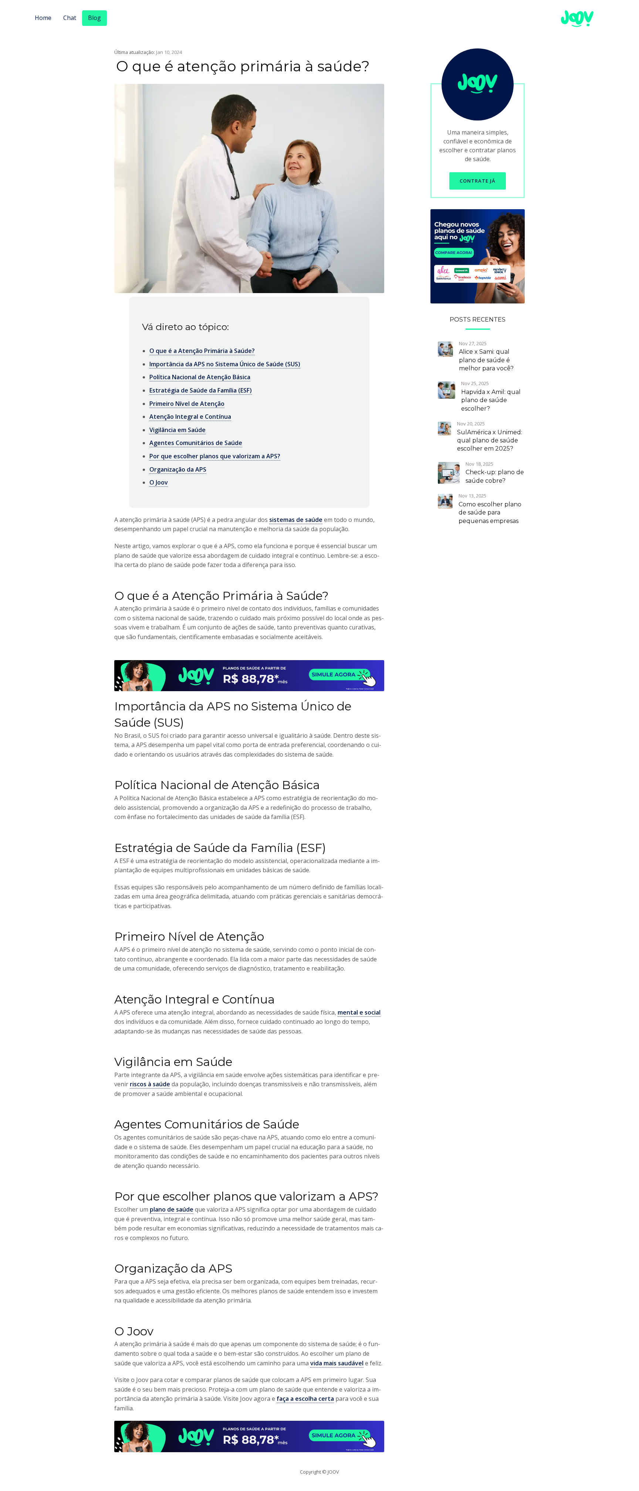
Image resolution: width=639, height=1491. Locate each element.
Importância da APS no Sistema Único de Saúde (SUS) (224, 364)
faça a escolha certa (305, 1399)
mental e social (359, 1012)
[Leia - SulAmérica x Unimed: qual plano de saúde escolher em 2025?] (444, 428)
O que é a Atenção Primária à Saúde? (202, 351)
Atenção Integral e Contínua (190, 416)
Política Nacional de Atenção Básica (199, 377)
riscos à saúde (150, 1084)
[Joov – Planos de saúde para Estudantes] (477, 256)
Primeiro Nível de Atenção (186, 404)
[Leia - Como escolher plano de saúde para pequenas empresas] (445, 500)
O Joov (158, 482)
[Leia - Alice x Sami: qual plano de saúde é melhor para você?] (445, 348)
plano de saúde (171, 1209)
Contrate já (478, 180)
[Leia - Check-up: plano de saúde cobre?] (449, 472)
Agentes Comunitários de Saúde (195, 443)
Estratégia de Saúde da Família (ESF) (200, 390)
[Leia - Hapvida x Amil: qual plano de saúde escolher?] (446, 390)
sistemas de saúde (295, 520)
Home (43, 18)
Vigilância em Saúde (177, 430)
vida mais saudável (337, 1363)
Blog (94, 18)
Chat (69, 18)
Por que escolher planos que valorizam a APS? (214, 456)
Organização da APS (177, 469)
